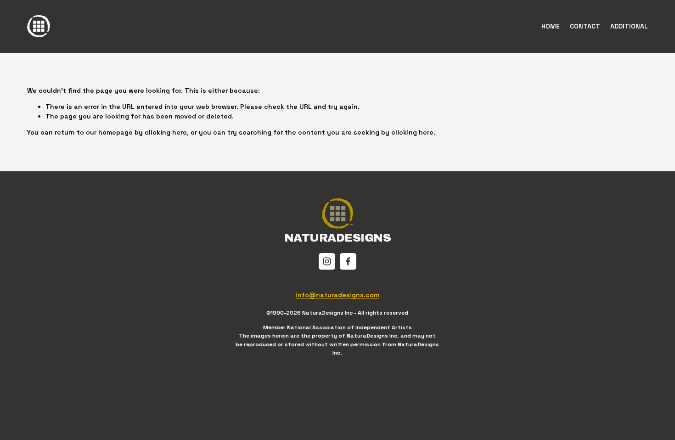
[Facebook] (348, 261)
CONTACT (585, 26)
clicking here (166, 132)
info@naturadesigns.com (337, 295)
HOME (550, 26)
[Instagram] (327, 261)
